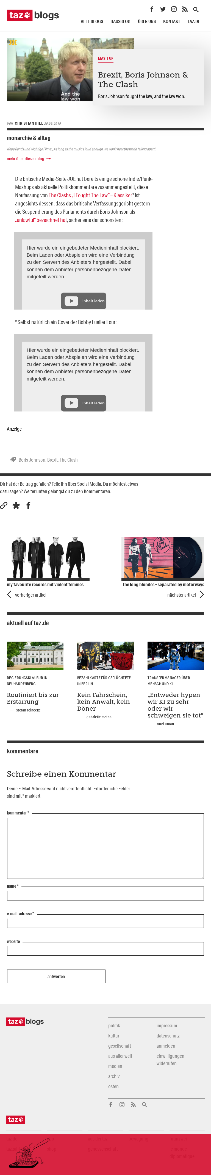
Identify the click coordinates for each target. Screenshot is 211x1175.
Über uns (147, 21)
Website (13, 941)
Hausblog (120, 21)
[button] (16, 505)
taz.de (194, 21)
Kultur (113, 1036)
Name (13, 886)
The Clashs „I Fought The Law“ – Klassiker (90, 195)
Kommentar (18, 813)
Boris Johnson (32, 460)
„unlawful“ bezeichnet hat (41, 219)
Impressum (167, 1025)
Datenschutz (168, 1036)
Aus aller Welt (120, 1056)
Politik (114, 1025)
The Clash (69, 460)
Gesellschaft (119, 1046)
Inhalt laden (93, 301)
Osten (113, 1086)
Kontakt (171, 21)
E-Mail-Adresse (20, 913)
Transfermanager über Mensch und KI (169, 680)
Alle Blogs (92, 21)
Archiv (114, 1076)
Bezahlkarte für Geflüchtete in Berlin (104, 680)
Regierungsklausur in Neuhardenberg (27, 680)
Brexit (52, 460)
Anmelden (166, 1046)
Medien (115, 1066)
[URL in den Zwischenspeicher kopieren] (3, 505)
